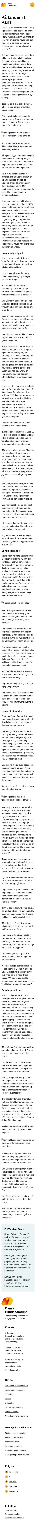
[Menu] (32, 4)
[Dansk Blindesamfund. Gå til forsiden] (9, 5)
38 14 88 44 (17, 1348)
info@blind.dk (15, 1350)
